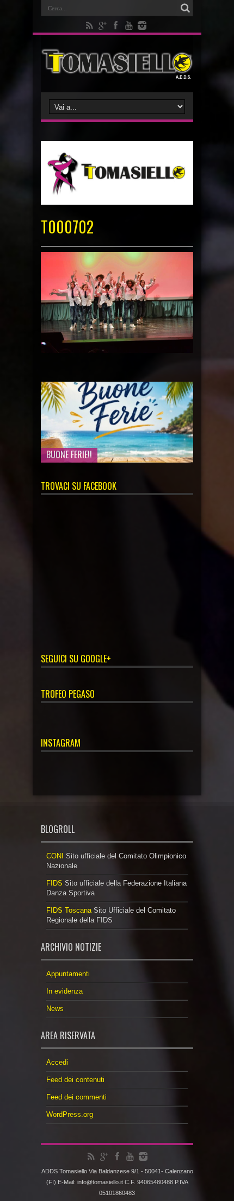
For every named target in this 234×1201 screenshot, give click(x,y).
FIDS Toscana (68, 910)
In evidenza (64, 991)
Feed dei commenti (76, 1097)
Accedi (57, 1062)
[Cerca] (185, 8)
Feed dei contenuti (75, 1080)
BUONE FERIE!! (69, 454)
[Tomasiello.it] (117, 63)
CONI (55, 856)
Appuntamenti (68, 974)
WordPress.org (69, 1114)
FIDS (54, 883)
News (55, 1008)
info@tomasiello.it (100, 1182)
